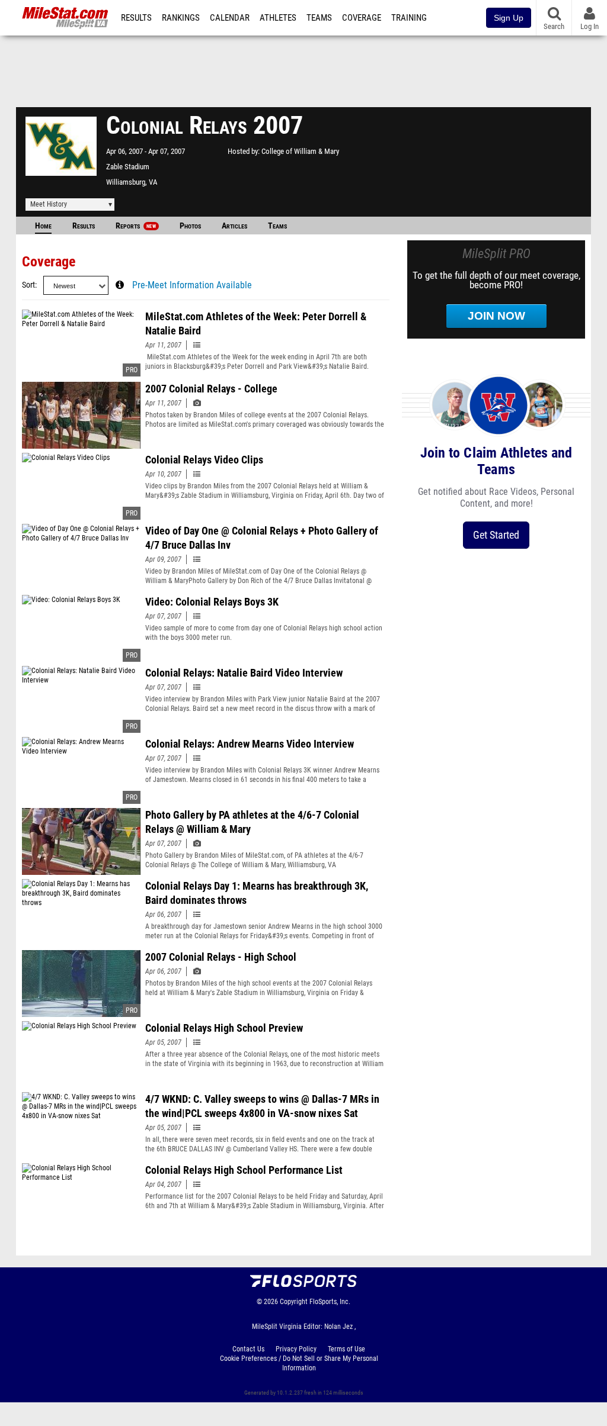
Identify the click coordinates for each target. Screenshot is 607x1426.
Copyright (294, 1302)
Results (136, 17)
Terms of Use (346, 1349)
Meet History (48, 204)
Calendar (230, 17)
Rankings (181, 17)
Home (43, 226)
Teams (319, 17)
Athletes (278, 17)
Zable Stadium (127, 166)
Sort (28, 285)
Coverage (361, 17)
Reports (136, 226)
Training (409, 17)
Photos (190, 226)
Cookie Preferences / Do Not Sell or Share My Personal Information (299, 1363)
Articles (234, 226)
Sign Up (508, 17)
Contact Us (248, 1349)
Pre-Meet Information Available (192, 285)
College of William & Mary (300, 151)
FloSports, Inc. (329, 1302)
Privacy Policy (296, 1349)
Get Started (496, 535)
